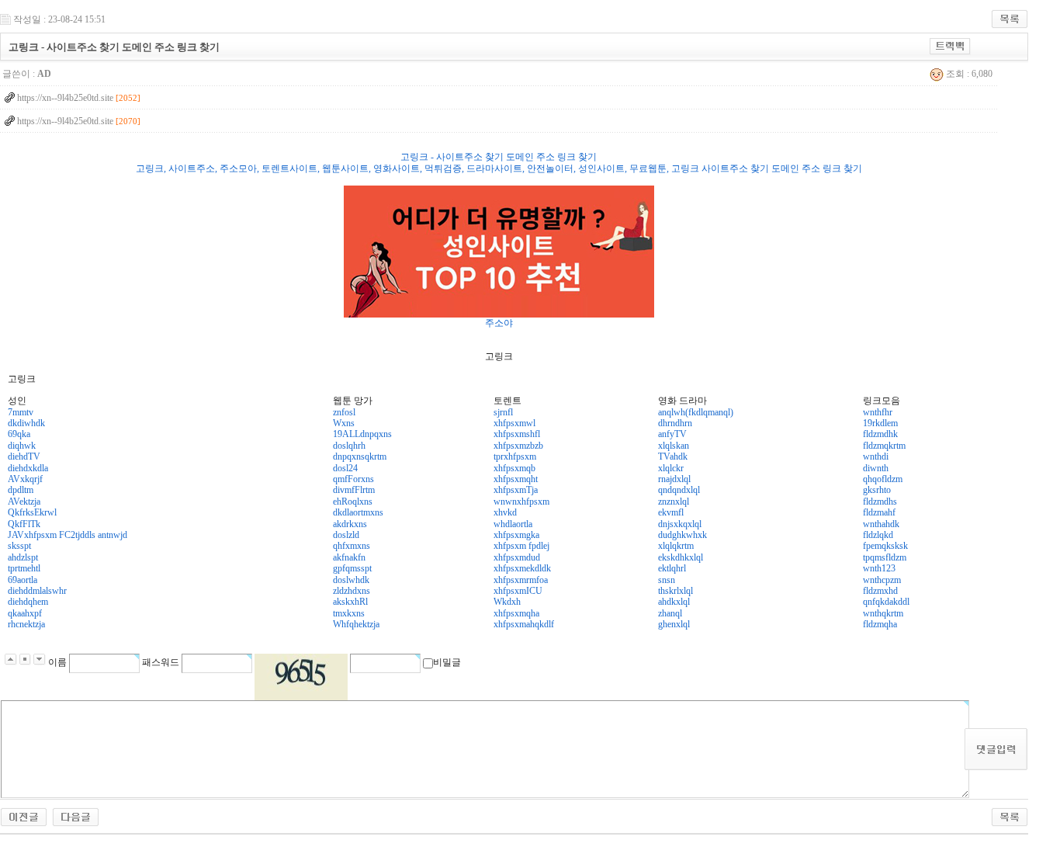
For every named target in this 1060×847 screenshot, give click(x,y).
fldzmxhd (880, 590)
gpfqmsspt (352, 568)
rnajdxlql (674, 479)
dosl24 (345, 468)
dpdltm (20, 489)
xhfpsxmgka (516, 534)
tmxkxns (349, 613)
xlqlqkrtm (676, 545)
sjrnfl (503, 412)
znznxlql (673, 501)
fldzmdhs (880, 501)
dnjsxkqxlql (679, 524)
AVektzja (24, 501)
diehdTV (24, 456)
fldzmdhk (880, 434)
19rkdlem (880, 423)
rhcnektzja (26, 624)
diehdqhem (28, 601)
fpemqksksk (885, 545)
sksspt (19, 545)
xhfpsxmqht (516, 479)
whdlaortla (513, 524)
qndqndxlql (679, 489)
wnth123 (879, 568)
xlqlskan (673, 445)
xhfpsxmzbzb (518, 445)
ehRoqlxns (352, 501)
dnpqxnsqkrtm (359, 456)
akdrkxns (350, 524)
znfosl (344, 412)
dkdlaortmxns (358, 512)
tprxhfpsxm (515, 456)
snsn (666, 580)
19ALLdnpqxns (362, 434)
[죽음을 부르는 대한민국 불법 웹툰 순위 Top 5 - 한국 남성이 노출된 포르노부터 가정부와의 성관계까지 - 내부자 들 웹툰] (23, 812)
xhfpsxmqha (516, 613)
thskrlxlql (675, 590)
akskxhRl (350, 601)
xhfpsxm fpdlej (521, 545)
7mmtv (20, 412)
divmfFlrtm (354, 489)
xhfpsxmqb (514, 468)
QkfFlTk (24, 524)
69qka (19, 434)
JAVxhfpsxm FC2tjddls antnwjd (67, 534)
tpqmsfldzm (884, 557)
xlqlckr (671, 468)
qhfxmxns (351, 545)
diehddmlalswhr (37, 590)
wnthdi (876, 456)
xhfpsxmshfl (517, 434)
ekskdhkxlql (680, 557)
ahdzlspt (23, 557)
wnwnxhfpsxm (521, 501)
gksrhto (877, 489)
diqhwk (22, 445)
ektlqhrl (672, 568)
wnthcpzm (882, 580)
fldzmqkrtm (884, 445)
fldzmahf (879, 512)
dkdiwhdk (26, 423)
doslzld (346, 534)
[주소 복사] (950, 43)
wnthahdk (881, 524)
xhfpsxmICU (518, 590)
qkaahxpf (25, 613)
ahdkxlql (674, 601)
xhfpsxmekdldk (522, 568)
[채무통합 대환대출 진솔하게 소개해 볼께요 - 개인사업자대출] (75, 812)
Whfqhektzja (356, 624)
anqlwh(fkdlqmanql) (695, 412)
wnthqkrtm (883, 613)
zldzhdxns (351, 590)
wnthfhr (877, 412)
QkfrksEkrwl (32, 512)
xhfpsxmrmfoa (521, 580)
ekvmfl (671, 512)
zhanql (670, 613)
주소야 (499, 323)
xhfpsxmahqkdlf (524, 624)
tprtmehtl (24, 568)
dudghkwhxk (682, 534)
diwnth (876, 468)
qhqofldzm (882, 479)
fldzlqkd (878, 534)
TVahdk (673, 456)
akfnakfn (349, 557)
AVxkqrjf (25, 479)
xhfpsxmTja (516, 489)
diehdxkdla (28, 468)
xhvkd (505, 512)
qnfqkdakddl (886, 601)
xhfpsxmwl (514, 423)
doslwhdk (351, 580)
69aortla (22, 580)
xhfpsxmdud (517, 557)
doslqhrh (349, 445)
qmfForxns (353, 479)
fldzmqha (880, 624)
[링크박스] (499, 252)
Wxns (344, 423)
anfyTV (672, 434)
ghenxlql (674, 624)
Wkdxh (507, 601)
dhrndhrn (675, 423)
